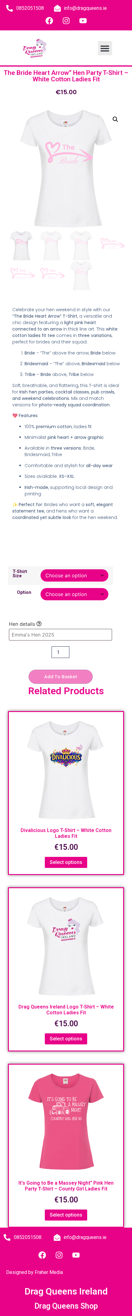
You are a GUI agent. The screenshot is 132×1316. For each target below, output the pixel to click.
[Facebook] (49, 20)
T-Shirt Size (20, 574)
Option (24, 592)
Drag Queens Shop (66, 1306)
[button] (105, 48)
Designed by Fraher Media (34, 1272)
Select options (66, 862)
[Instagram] (66, 20)
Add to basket (60, 677)
